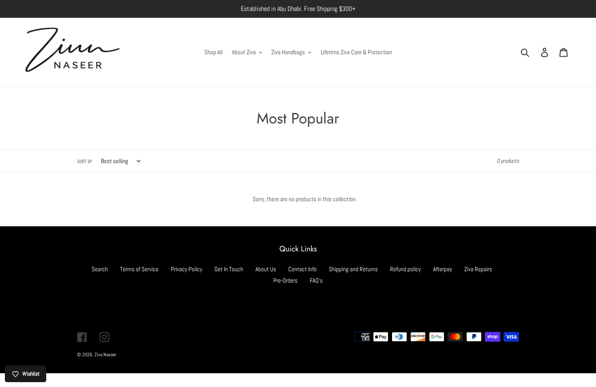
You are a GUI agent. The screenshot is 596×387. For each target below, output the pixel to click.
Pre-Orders (285, 280)
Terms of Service (139, 269)
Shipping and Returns (353, 269)
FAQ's (316, 280)
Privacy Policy (186, 269)
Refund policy (405, 269)
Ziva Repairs (478, 269)
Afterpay (442, 269)
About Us (265, 269)
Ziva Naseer (105, 354)
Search (100, 269)
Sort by (84, 161)
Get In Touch (228, 269)
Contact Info (302, 269)
